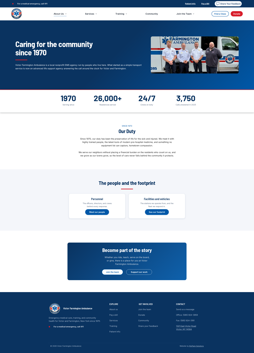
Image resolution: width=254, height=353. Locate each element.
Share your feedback (148, 326)
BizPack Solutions (196, 346)
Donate (141, 315)
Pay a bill (113, 315)
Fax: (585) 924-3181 (185, 320)
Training (113, 326)
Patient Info (114, 331)
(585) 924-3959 (190, 315)
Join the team (144, 309)
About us (113, 309)
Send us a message (185, 309)
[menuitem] (59, 14)
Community (143, 320)
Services (113, 320)
